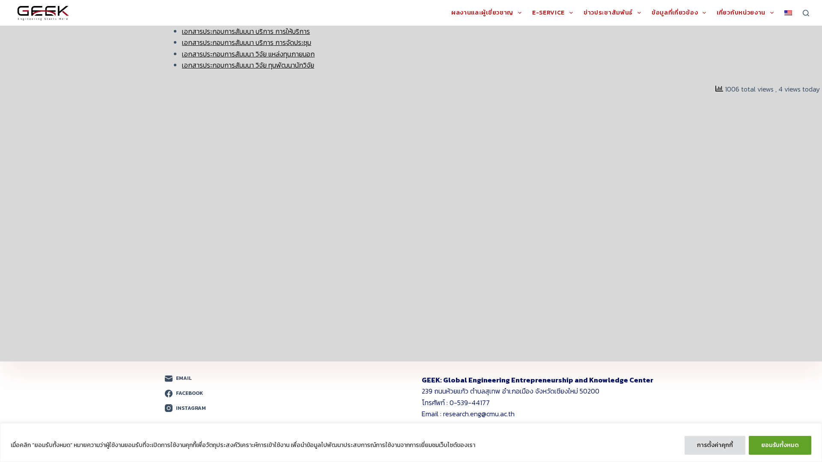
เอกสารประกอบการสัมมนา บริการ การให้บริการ (246, 31)
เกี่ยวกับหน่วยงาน (741, 13)
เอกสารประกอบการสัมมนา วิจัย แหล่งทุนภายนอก (248, 54)
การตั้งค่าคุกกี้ (715, 445)
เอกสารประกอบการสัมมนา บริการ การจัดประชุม (246, 42)
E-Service (548, 13)
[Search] (806, 13)
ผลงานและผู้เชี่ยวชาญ (482, 13)
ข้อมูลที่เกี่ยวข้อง (675, 13)
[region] (411, 442)
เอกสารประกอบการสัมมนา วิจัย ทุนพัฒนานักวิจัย (248, 65)
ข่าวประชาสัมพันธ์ (608, 13)
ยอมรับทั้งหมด (780, 445)
